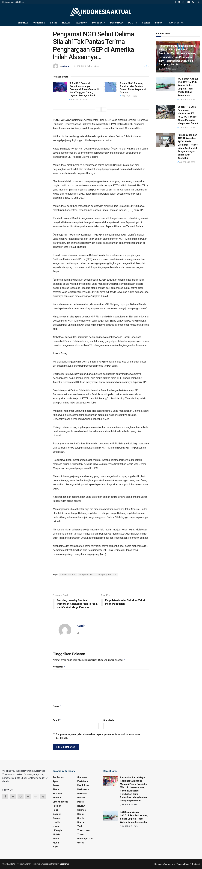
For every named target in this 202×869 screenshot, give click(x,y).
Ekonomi (57, 797)
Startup (81, 822)
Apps (55, 781)
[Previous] (98, 109)
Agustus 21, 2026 (187, 99)
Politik (132, 22)
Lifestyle (57, 830)
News (56, 847)
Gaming (57, 818)
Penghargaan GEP (107, 575)
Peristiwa (94, 66)
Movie (56, 838)
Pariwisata (98, 22)
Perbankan (116, 22)
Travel (80, 834)
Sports (80, 818)
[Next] (103, 109)
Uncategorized (85, 838)
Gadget (57, 814)
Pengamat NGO (86, 575)
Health (56, 822)
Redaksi (196, 864)
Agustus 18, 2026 (129, 96)
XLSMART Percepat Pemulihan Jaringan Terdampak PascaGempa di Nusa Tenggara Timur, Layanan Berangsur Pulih (84, 89)
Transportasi (175, 22)
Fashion (57, 806)
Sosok (158, 22)
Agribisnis (39, 22)
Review (146, 22)
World (80, 842)
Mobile (56, 834)
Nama (57, 706)
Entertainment (60, 801)
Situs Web (108, 720)
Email (57, 720)
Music (56, 842)
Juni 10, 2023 (80, 66)
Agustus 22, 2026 (168, 69)
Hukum (66, 22)
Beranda (23, 22)
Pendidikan (83, 785)
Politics (81, 797)
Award (56, 785)
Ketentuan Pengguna (163, 864)
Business (57, 793)
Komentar (59, 666)
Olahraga (81, 22)
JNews (12, 864)
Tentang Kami (183, 864)
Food (55, 810)
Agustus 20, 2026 (79, 99)
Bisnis (53, 22)
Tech (80, 826)
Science (81, 810)
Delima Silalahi (67, 575)
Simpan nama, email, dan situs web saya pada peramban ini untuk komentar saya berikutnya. (98, 736)
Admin (65, 66)
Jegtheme (64, 864)
